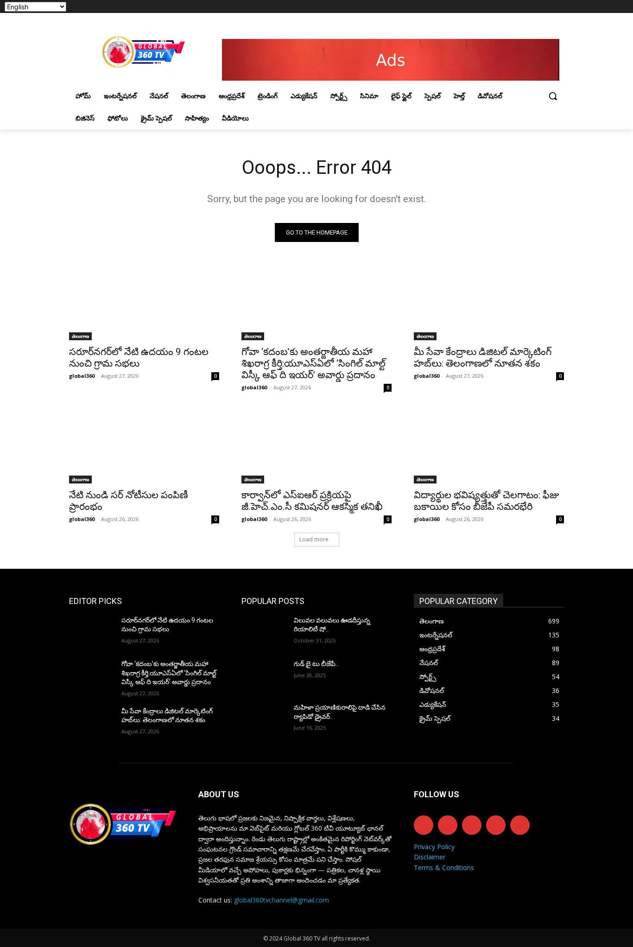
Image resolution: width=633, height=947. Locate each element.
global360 (82, 375)
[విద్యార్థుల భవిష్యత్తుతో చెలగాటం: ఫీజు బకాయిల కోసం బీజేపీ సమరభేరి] (489, 445)
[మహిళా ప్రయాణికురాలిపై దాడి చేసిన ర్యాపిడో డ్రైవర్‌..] (263, 719)
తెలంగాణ (80, 336)
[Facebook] (507, 6)
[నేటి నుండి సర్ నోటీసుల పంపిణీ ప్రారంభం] (144, 445)
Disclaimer (429, 856)
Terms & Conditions (444, 867)
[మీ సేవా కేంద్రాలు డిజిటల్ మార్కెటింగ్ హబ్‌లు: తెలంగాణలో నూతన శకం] (489, 302)
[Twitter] (533, 6)
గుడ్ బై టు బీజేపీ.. (316, 663)
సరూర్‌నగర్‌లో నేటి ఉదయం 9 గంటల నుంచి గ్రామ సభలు (139, 357)
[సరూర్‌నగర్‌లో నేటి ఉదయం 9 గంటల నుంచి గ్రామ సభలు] (144, 302)
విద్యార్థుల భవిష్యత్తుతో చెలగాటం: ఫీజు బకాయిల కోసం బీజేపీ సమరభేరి (486, 500)
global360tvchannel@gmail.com (281, 900)
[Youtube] (558, 6)
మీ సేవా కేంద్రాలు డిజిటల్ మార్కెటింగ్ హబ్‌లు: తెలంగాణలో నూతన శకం (482, 357)
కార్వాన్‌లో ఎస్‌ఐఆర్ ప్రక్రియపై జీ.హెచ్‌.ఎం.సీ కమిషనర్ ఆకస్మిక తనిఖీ (311, 500)
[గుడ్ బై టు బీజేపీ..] (263, 675)
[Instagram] (520, 6)
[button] (553, 96)
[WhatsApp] (545, 6)
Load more (314, 539)
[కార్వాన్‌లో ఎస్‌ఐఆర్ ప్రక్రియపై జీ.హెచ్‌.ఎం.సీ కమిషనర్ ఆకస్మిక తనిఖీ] (316, 445)
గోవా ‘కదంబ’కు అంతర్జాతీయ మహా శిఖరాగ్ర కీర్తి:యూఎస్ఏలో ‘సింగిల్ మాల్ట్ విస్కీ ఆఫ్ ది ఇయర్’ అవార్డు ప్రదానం (313, 363)
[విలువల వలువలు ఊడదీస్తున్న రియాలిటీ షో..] (263, 632)
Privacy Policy (434, 846)
